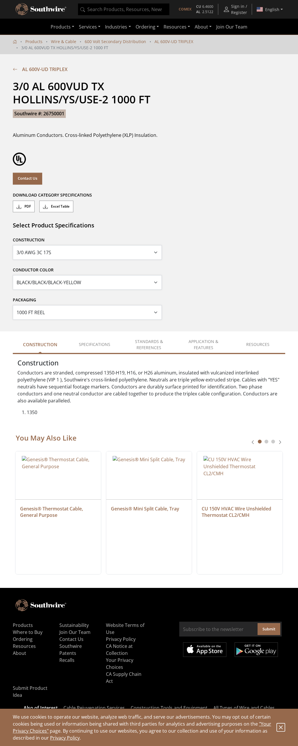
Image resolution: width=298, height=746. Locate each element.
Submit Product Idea (30, 691)
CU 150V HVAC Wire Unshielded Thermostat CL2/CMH (237, 511)
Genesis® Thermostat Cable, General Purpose (52, 511)
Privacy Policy (65, 738)
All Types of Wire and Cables (244, 708)
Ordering (23, 639)
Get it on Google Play (256, 649)
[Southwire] (41, 9)
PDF (27, 206)
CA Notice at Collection (119, 649)
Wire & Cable (63, 41)
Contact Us (27, 178)
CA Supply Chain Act (123, 677)
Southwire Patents (70, 649)
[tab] (260, 441)
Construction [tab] (40, 344)
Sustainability (74, 625)
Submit (268, 629)
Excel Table (60, 206)
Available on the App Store (204, 649)
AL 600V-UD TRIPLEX (174, 41)
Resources (24, 646)
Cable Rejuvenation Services (94, 708)
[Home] (15, 41)
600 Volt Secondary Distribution (115, 41)
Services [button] (88, 27)
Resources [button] (175, 27)
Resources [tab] (257, 344)
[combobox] (123, 9)
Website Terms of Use (125, 628)
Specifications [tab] (94, 344)
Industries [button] (116, 27)
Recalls (66, 660)
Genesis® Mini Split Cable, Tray (145, 508)
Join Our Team (231, 27)
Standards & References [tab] (149, 344)
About (19, 653)
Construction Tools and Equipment (169, 708)
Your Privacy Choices (119, 663)
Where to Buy (27, 632)
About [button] (201, 27)
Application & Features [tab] (203, 344)
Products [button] (61, 27)
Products (33, 41)
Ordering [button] (145, 27)
